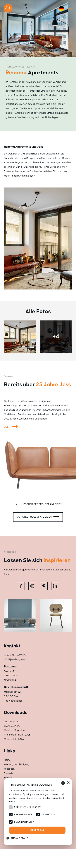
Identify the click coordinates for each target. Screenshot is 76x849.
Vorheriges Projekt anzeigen (42, 504)
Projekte (8, 773)
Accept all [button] (37, 830)
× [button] (68, 782)
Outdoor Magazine (14, 730)
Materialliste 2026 (14, 739)
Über (7, 427)
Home (7, 760)
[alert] (38, 811)
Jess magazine (12, 721)
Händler (8, 777)
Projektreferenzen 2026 (17, 734)
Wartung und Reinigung (16, 764)
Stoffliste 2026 (12, 726)
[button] (18, 838)
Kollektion (9, 769)
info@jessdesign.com (15, 659)
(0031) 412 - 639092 (15, 655)
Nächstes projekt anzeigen (34, 517)
